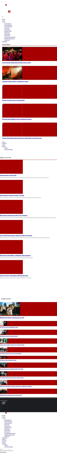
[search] (10, 449)
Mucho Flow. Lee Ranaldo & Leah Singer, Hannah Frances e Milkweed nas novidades (16, 386)
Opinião (3, 145)
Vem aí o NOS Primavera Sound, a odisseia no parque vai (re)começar (16, 235)
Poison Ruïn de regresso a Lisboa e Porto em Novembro (10, 353)
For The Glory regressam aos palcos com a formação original (11, 377)
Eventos (3, 20)
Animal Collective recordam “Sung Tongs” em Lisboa (12, 195)
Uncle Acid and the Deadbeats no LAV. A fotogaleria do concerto (17, 119)
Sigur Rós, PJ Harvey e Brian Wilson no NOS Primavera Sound (14, 275)
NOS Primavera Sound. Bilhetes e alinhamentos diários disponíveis (15, 255)
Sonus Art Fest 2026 (8, 31)
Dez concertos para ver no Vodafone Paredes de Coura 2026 (11, 369)
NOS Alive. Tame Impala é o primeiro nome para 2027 (12, 317)
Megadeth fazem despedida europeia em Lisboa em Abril (11, 395)
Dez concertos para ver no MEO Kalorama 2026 (9, 327)
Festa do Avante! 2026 (8, 25)
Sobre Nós (4, 146)
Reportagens (4, 41)
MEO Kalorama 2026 (7, 23)
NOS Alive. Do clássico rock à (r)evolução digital (13, 100)
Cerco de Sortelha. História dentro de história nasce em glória (16, 62)
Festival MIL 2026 (7, 29)
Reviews (3, 142)
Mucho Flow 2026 (7, 34)
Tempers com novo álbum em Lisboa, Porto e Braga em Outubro (12, 344)
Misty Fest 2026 (7, 35)
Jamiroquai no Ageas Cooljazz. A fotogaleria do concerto (15, 81)
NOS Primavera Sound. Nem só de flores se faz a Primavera (13, 215)
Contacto (6, 148)
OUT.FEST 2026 (6, 28)
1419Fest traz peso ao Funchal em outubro (8, 360)
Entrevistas (4, 143)
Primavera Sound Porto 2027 (9, 38)
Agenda (3, 19)
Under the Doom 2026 (8, 26)
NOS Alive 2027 (7, 40)
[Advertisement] (28, 288)
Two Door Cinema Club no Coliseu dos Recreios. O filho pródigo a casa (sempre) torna (22, 138)
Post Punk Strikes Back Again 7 (10, 37)
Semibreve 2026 (7, 32)
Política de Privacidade (8, 149)
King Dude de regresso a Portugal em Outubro (9, 336)
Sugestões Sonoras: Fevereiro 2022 (8, 175)
